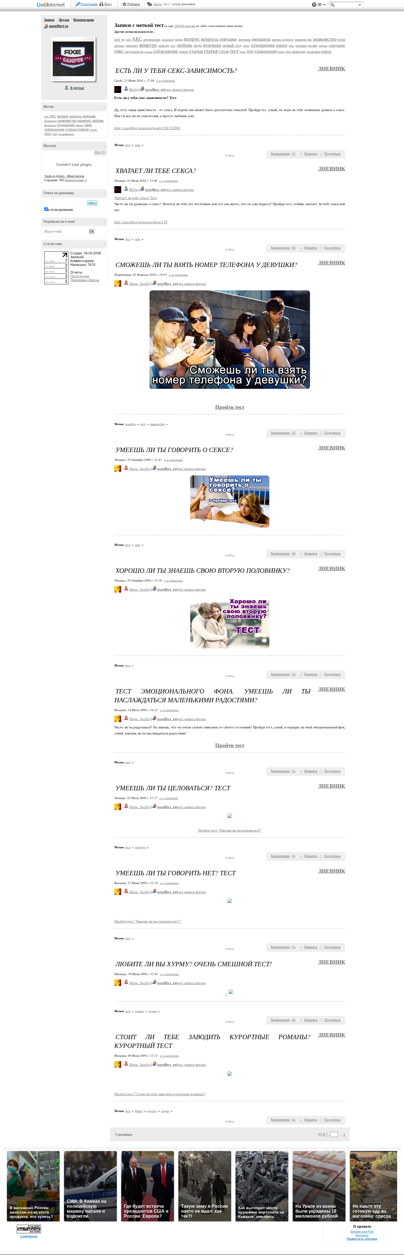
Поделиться (332, 154)
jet (122, 40)
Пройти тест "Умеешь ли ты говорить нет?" (147, 921)
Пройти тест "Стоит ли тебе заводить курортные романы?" (160, 1094)
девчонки (244, 40)
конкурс (84, 120)
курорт (152, 1111)
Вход (108, 4)
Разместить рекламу (362, 1238)
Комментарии (83, 20)
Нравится (310, 154)
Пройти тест (229, 745)
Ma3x (133, 89)
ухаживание (66, 134)
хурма (152, 1011)
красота (164, 46)
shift (128, 39)
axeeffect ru (46, 26)
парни (80, 125)
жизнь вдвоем (282, 39)
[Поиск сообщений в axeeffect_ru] (92, 202)
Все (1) (100, 152)
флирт (281, 51)
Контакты (362, 1235)
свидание (337, 45)
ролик (312, 45)
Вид (321, 5)
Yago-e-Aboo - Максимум (64, 176)
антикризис (152, 39)
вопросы (76, 116)
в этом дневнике (60, 210)
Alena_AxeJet (139, 284)
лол (172, 46)
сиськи (148, 51)
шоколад (299, 51)
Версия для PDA (362, 1231)
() (293, 154)
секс (88, 125)
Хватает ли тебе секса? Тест (135, 198)
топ (54, 134)
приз (291, 45)
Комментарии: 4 (76, 180)
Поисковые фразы (84, 280)
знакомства (303, 39)
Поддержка (314, 4)
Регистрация (89, 4)
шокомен (313, 51)
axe (46, 116)
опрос (246, 45)
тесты (242, 51)
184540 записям (184, 25)
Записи (49, 20)
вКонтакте (168, 39)
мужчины (50, 125)
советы (184, 52)
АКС (53, 116)
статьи (70, 129)
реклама (301, 46)
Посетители (79, 276)
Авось (157, 4)
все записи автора (180, 89)
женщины (50, 120)
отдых (165, 1111)
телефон (130, 424)
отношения (66, 125)
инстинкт (119, 45)
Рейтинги (133, 4)
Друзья (64, 20)
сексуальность (133, 52)
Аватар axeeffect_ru (73, 58)
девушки (89, 116)
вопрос (63, 116)
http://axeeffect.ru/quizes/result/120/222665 (147, 128)
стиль (93, 129)
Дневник (331, 68)
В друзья (77, 88)
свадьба (323, 45)
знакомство (67, 121)
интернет (132, 46)
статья (83, 129)
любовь (98, 121)
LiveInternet (52, 5)
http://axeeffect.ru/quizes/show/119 (140, 222)
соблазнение (54, 129)
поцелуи (140, 847)
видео (179, 40)
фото (288, 51)
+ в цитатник (165, 80)
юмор (326, 51)
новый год (232, 45)
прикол (139, 1011)
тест (48, 133)
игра (341, 39)
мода (198, 45)
